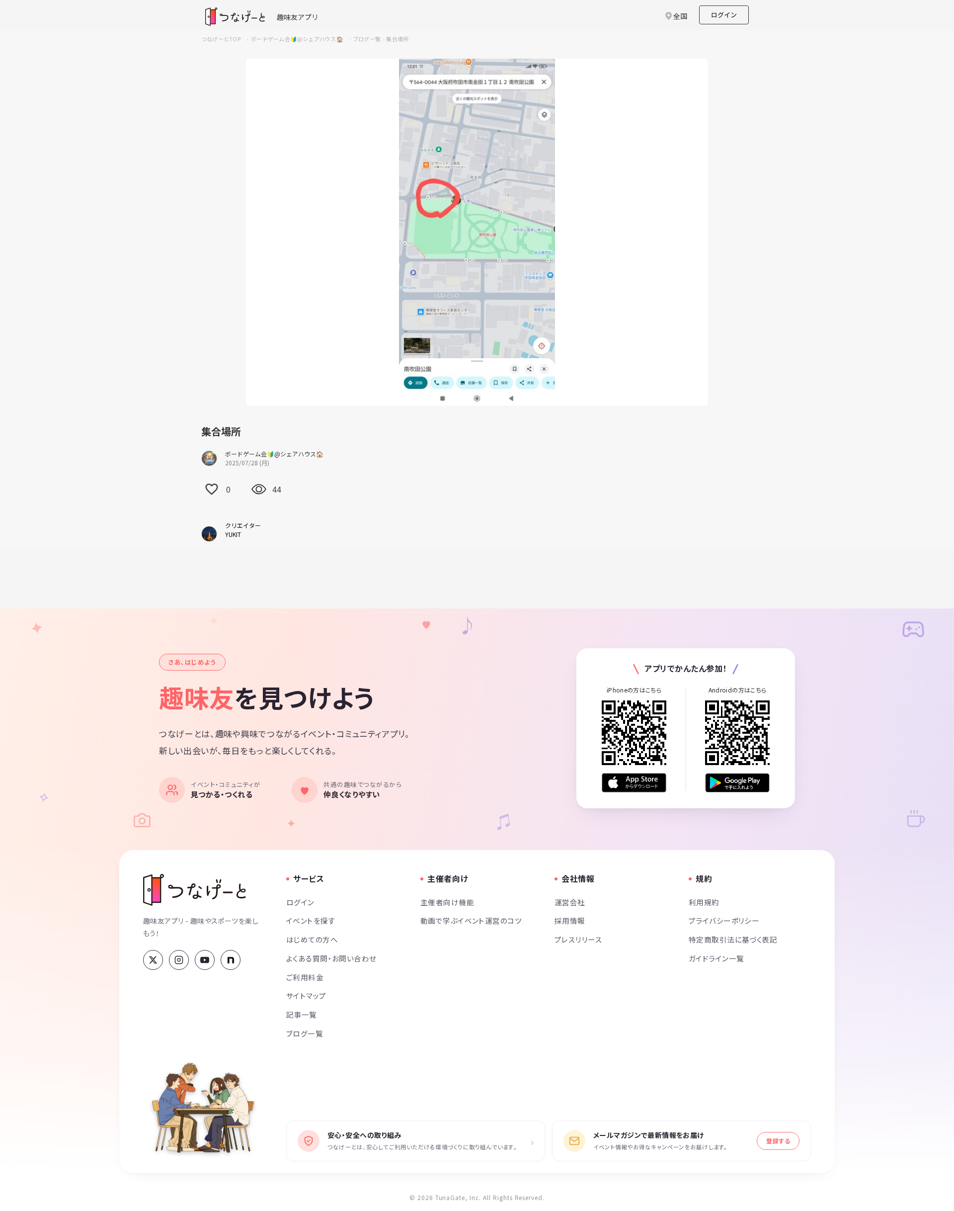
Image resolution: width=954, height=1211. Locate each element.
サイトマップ (306, 995)
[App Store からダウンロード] (634, 782)
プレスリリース (578, 939)
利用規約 (704, 902)
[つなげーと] (194, 890)
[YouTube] (205, 960)
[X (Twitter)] (153, 960)
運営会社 (570, 902)
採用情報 (570, 920)
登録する (778, 1140)
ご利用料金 (304, 977)
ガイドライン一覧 (716, 958)
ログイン (724, 14)
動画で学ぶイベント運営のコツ (471, 920)
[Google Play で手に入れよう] (737, 782)
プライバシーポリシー (724, 920)
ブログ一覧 (367, 39)
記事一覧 (301, 1014)
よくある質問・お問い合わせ (331, 958)
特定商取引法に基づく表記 (733, 939)
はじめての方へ (312, 939)
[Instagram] (179, 960)
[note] (230, 960)
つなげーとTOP (220, 39)
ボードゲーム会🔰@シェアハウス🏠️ (297, 39)
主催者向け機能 (447, 902)
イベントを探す (310, 920)
